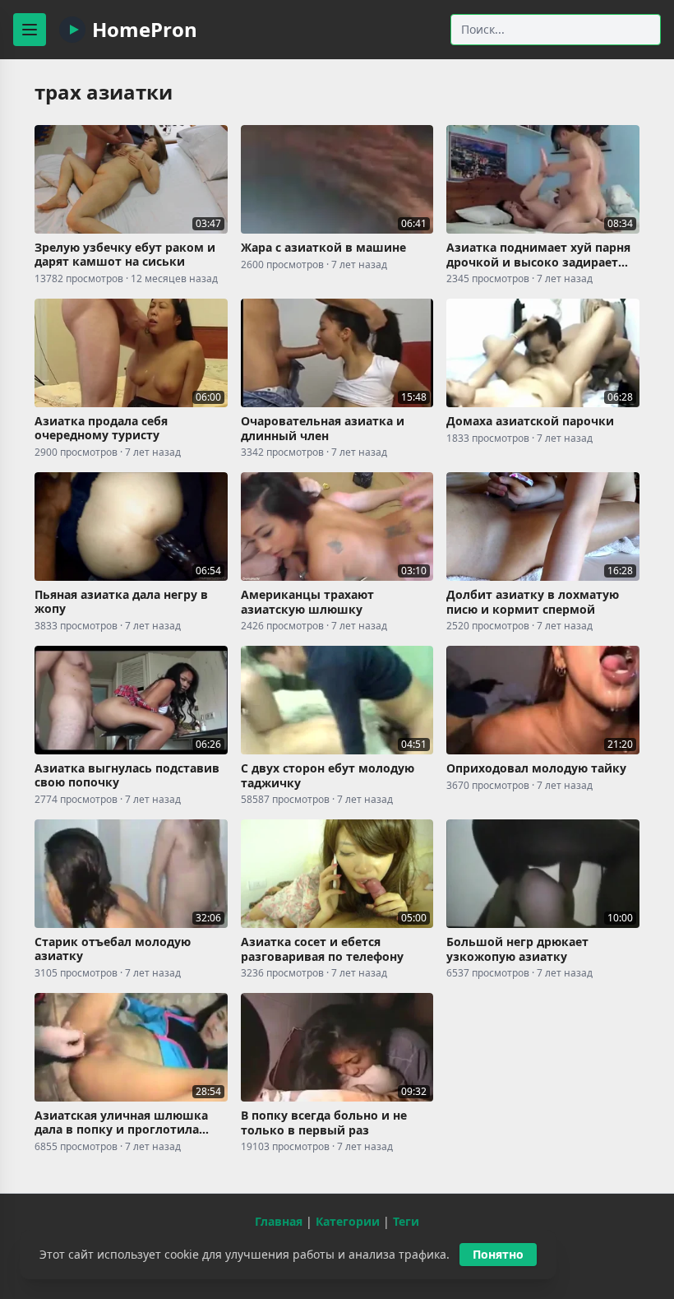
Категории (348, 1221)
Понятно (498, 1254)
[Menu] (29, 29)
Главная (278, 1221)
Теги (406, 1221)
